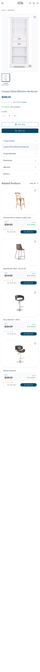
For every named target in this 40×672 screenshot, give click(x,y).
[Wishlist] (38, 3)
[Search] (30, 3)
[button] (20, 201)
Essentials (11, 10)
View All (33, 183)
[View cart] (34, 3)
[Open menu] (2, 3)
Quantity (4, 111)
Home (4, 10)
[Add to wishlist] (35, 190)
